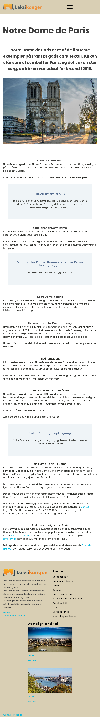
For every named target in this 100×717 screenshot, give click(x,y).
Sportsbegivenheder (64, 616)
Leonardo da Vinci (21, 535)
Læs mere (32, 660)
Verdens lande (61, 612)
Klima (56, 585)
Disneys (84, 507)
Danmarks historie (63, 581)
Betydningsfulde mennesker (69, 599)
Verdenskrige (60, 577)
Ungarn (32, 696)
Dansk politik (60, 603)
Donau (31, 655)
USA (55, 607)
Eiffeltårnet (9, 538)
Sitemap (7, 612)
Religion (57, 590)
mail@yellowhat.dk (12, 714)
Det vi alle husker (62, 594)
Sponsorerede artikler (14, 615)
